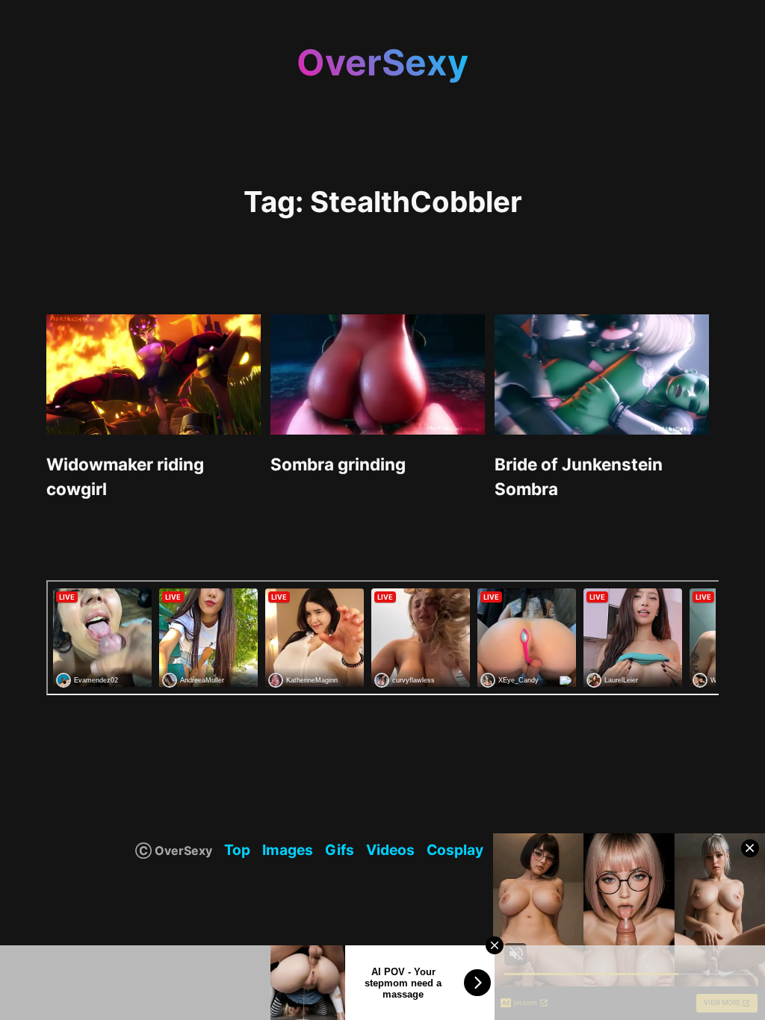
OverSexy (382, 62)
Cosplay (455, 850)
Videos (390, 850)
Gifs (339, 850)
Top (237, 850)
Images (287, 850)
